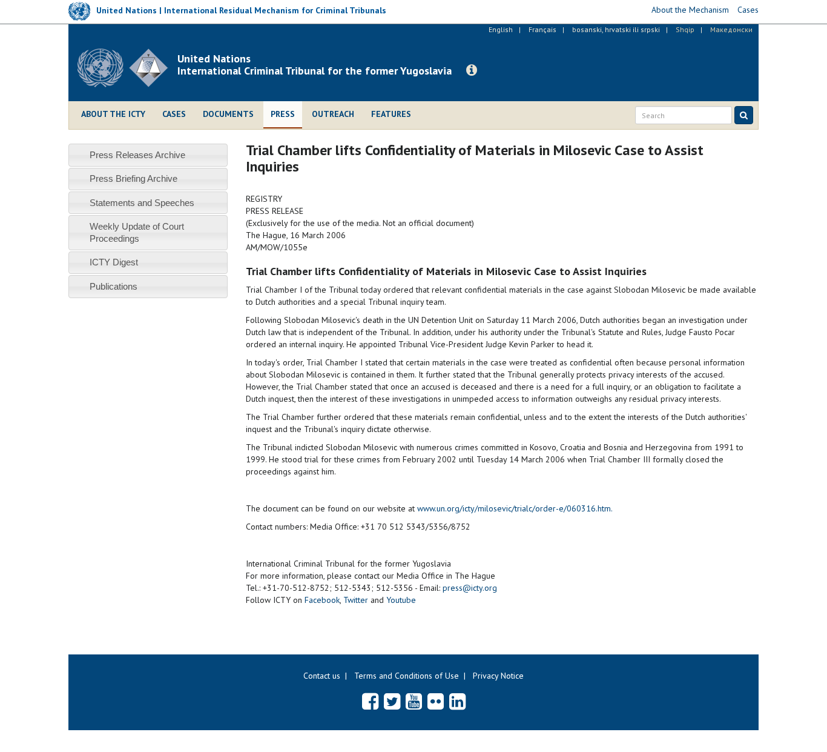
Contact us (321, 675)
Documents (228, 113)
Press (283, 113)
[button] (472, 70)
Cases (174, 113)
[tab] (148, 155)
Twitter (355, 599)
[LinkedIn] (457, 701)
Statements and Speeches (142, 203)
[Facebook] (370, 701)
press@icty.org (470, 587)
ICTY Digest (114, 262)
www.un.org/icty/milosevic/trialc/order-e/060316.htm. (515, 508)
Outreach (333, 113)
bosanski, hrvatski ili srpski (616, 29)
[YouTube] (414, 701)
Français (542, 29)
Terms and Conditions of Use (406, 675)
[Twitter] (392, 701)
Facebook (322, 599)
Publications (113, 286)
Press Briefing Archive (133, 178)
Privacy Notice (498, 675)
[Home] (127, 67)
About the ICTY (113, 113)
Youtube (401, 599)
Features (391, 113)
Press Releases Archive (137, 155)
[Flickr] (435, 701)
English (501, 29)
